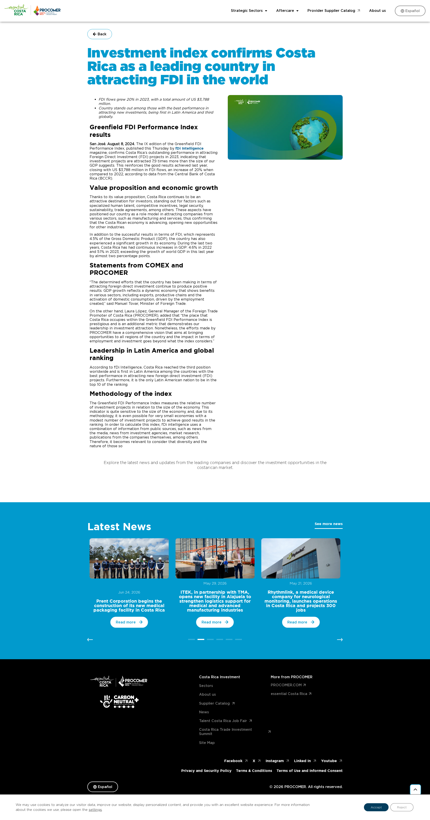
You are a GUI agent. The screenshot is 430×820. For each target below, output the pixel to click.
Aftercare (285, 10)
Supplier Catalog (214, 703)
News (204, 712)
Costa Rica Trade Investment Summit (225, 731)
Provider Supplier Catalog (331, 10)
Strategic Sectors (247, 10)
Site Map (207, 743)
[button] (90, 639)
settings (95, 810)
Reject (402, 807)
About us (377, 10)
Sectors (206, 686)
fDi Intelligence (189, 148)
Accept (376, 807)
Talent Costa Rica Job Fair (223, 721)
